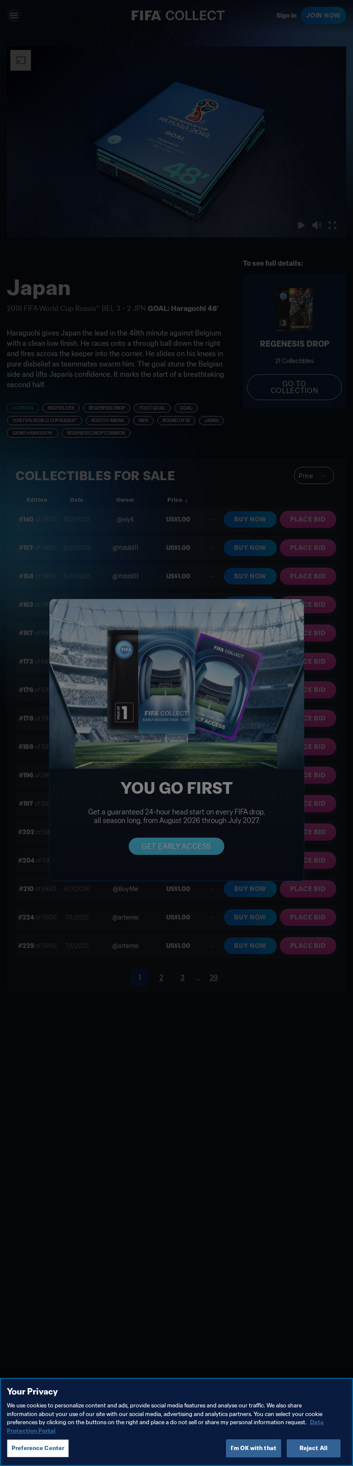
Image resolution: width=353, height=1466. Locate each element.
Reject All (314, 1448)
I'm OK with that (253, 1448)
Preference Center (38, 1448)
